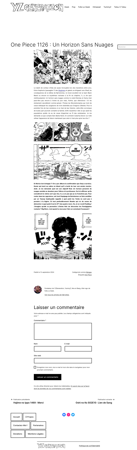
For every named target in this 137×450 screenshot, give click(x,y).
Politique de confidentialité (89, 446)
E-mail (66, 344)
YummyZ (107, 7)
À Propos (29, 417)
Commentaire (40, 320)
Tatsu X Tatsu (120, 7)
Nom (36, 344)
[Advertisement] (68, 28)
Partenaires (38, 425)
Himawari (97, 7)
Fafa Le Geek (84, 7)
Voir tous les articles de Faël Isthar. (57, 295)
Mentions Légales (36, 434)
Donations (17, 434)
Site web (37, 356)
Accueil (16, 417)
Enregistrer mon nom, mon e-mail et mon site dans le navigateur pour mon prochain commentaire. (63, 368)
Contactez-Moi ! (20, 425)
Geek (66, 7)
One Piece (88, 275)
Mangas (89, 272)
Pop (73, 7)
